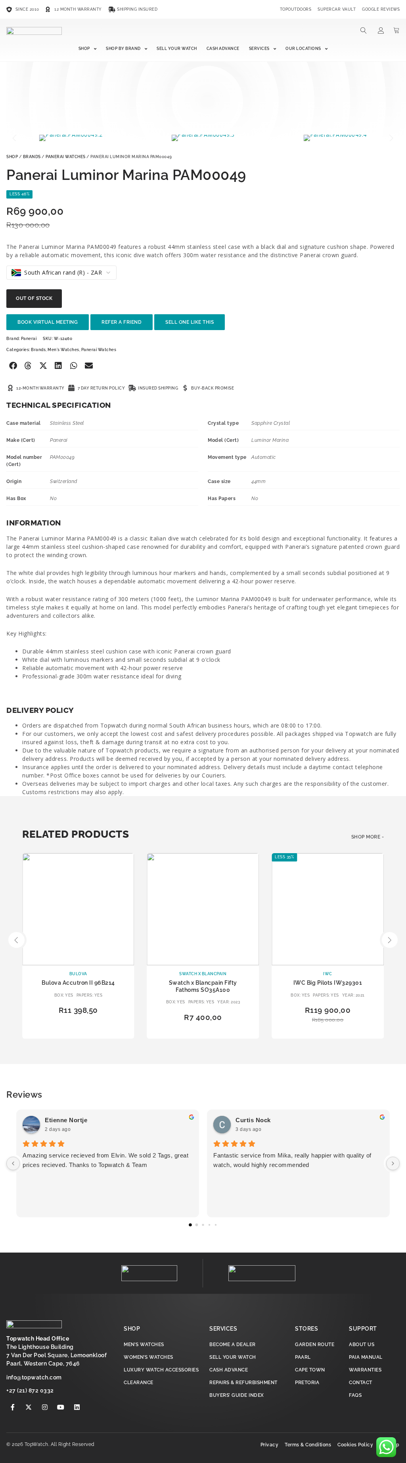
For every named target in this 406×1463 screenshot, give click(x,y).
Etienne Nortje (66, 1120)
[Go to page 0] (190, 1225)
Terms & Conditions (308, 1445)
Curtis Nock (253, 1120)
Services (259, 48)
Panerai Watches (66, 157)
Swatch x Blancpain (202, 974)
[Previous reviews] (13, 1163)
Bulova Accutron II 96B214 (78, 983)
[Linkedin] (77, 1407)
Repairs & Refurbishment (243, 1382)
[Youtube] (61, 1407)
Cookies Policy (355, 1445)
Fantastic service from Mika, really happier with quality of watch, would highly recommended (292, 1160)
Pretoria (307, 1382)
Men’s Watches (144, 1344)
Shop (84, 48)
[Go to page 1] (196, 1225)
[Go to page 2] (203, 1225)
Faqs (355, 1395)
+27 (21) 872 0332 (30, 1390)
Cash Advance (223, 48)
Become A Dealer (232, 1344)
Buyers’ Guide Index (236, 1395)
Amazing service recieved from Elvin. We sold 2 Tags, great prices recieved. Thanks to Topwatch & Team (105, 1160)
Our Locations (303, 48)
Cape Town (310, 1370)
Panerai (29, 338)
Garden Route (314, 1344)
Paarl (303, 1357)
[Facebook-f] (12, 1407)
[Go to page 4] (215, 1225)
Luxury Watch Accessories (161, 1370)
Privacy (269, 1445)
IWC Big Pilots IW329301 (327, 983)
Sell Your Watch (177, 48)
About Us (361, 1344)
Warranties (365, 1370)
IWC (327, 974)
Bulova (78, 974)
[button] (15, 138)
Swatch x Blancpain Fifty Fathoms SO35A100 (203, 986)
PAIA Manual (366, 1357)
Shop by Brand (123, 48)
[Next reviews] (393, 1163)
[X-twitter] (29, 1407)
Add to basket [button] (78, 1024)
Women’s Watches (148, 1357)
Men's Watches (63, 350)
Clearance (138, 1382)
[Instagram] (44, 1407)
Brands (32, 157)
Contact (360, 1382)
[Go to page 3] (209, 1225)
